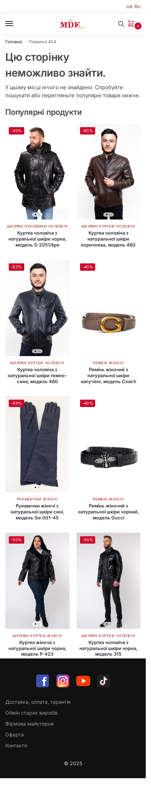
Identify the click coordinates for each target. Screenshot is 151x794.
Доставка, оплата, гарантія (38, 702)
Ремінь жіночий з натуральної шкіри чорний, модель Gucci (108, 511)
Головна (13, 41)
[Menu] (15, 24)
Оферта (14, 734)
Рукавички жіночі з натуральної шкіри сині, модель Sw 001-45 (37, 511)
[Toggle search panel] (121, 23)
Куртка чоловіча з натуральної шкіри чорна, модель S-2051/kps (37, 239)
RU (137, 6)
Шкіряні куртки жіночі (37, 636)
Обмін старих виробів (31, 713)
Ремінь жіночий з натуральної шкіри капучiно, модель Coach (108, 375)
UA (129, 6)
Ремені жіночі (108, 363)
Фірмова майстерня (29, 724)
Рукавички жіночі (37, 499)
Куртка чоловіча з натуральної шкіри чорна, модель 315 (108, 648)
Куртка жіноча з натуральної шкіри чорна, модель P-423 (37, 648)
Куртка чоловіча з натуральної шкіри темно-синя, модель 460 (37, 375)
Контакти (16, 745)
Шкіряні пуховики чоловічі (37, 226)
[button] (132, 24)
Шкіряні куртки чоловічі (108, 226)
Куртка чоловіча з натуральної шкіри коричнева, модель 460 (108, 239)
